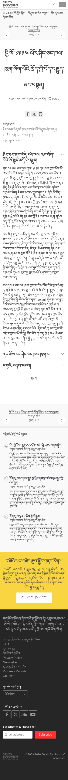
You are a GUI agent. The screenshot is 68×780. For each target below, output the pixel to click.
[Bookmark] (40, 114)
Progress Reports (14, 671)
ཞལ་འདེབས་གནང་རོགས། (34, 596)
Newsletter (10, 662)
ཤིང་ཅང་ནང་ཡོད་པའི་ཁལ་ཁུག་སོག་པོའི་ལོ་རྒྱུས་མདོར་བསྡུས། (30, 129)
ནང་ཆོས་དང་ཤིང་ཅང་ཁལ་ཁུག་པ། (18, 134)
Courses (8, 675)
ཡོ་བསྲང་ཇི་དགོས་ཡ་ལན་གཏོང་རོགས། (22, 639)
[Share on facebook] (27, 114)
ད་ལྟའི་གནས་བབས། (11, 140)
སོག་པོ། (34, 378)
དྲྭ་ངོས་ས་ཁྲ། (9, 648)
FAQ (6, 644)
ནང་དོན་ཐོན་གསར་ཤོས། (15, 666)
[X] (34, 114)
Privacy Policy (12, 657)
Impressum (58, 757)
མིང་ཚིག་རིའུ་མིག (11, 653)
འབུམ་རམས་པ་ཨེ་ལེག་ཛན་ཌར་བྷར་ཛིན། (27, 98)
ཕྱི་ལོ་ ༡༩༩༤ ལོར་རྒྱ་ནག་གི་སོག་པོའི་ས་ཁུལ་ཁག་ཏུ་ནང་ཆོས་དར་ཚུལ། (34, 28)
